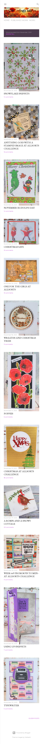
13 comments (8, 250)
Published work (19, 20)
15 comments (8, 152)
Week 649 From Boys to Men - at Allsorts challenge (21, 575)
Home (7, 20)
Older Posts (34, 718)
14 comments (8, 97)
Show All (10, 34)
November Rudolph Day (19, 207)
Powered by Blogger (23, 733)
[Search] (37, 3)
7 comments (8, 650)
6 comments (8, 417)
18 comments (8, 478)
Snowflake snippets (16, 93)
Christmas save (14, 246)
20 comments (9, 527)
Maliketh (28, 737)
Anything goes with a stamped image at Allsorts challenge (21, 145)
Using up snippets (15, 646)
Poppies (8, 413)
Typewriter (11, 705)
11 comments (8, 344)
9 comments (8, 709)
